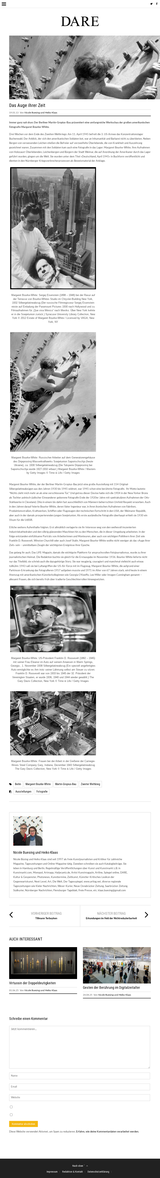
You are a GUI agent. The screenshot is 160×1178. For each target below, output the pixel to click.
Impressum (52, 1171)
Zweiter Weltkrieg (90, 784)
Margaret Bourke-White (38, 784)
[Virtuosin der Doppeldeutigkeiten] (43, 978)
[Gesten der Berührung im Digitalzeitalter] (117, 983)
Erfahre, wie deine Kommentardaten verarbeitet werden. (107, 1131)
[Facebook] (156, 4)
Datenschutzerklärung (98, 1171)
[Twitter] (151, 4)
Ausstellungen (23, 791)
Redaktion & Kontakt (72, 1171)
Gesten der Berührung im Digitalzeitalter (111, 987)
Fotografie (42, 791)
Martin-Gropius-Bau (65, 784)
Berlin (18, 784)
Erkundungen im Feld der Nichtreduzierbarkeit (111, 918)
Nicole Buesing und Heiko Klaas (40, 112)
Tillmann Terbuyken (46, 918)
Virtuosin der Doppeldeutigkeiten (32, 983)
